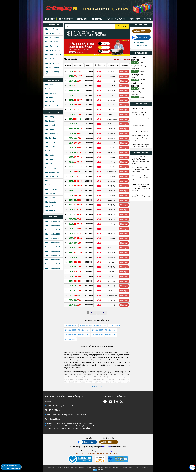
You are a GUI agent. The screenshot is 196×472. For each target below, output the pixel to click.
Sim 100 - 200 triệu (52, 59)
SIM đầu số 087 (97, 335)
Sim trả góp (49, 155)
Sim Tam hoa (50, 129)
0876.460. (75, 138)
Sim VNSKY (49, 102)
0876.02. (75, 209)
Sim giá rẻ (49, 159)
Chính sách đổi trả (111, 467)
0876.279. (75, 124)
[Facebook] (105, 401)
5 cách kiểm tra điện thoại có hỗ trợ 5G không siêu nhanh (141, 170)
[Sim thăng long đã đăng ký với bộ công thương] (80, 459)
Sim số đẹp (106, 447)
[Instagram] (116, 401)
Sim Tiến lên (50, 193)
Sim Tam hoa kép (51, 134)
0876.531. (75, 248)
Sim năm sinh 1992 (52, 238)
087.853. (75, 219)
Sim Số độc (49, 206)
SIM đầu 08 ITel (114, 325)
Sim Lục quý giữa (52, 168)
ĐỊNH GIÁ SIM (97, 19)
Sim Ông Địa (50, 210)
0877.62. (75, 290)
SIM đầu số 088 (110, 335)
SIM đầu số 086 (83, 335)
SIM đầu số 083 (97, 330)
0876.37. (75, 228)
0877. (75, 109)
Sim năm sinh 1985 (52, 268)
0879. (75, 143)
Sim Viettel (49, 84)
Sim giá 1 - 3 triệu (52, 37)
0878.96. (75, 133)
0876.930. (75, 243)
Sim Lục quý (50, 125)
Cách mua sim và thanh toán (140, 120)
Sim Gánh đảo (50, 202)
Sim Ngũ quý (50, 121)
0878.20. (75, 147)
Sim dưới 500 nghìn (52, 29)
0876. (75, 71)
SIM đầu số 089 (70, 339)
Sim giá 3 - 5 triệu (52, 42)
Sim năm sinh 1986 (52, 264)
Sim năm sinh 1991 (52, 242)
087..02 (75, 171)
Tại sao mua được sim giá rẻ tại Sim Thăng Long (140, 138)
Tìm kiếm (123, 26)
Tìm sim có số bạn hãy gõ (80, 31)
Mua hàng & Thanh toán (65, 467)
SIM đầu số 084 (110, 330)
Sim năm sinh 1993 (52, 234)
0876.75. (75, 286)
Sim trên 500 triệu (52, 67)
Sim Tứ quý (49, 117)
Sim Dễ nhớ (49, 151)
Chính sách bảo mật (126, 467)
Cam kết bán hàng (138, 108)
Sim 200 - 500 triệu (52, 63)
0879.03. (75, 233)
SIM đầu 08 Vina (86, 325)
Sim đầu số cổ (50, 185)
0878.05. (75, 267)
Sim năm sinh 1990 (52, 247)
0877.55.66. (75, 90)
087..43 (75, 119)
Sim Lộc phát (50, 142)
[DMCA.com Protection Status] (98, 470)
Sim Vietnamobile (52, 106)
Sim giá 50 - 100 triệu (53, 55)
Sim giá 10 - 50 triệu (52, 50)
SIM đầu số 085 (70, 335)
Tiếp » (103, 312)
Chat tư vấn (142, 37)
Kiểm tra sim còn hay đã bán (140, 126)
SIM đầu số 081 (70, 330)
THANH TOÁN (135, 19)
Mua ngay (123, 71)
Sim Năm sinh (50, 138)
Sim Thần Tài (50, 146)
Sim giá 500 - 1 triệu (52, 33)
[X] (121, 401)
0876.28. (75, 300)
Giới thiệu (51, 467)
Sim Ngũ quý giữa (52, 172)
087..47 (75, 295)
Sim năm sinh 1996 (52, 221)
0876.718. (75, 257)
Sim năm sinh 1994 (52, 230)
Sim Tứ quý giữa (51, 176)
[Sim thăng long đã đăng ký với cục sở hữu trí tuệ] (118, 459)
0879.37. (75, 305)
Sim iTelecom (50, 97)
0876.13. (75, 176)
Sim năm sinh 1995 (52, 225)
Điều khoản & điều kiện (95, 467)
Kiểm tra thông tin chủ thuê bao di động (140, 113)
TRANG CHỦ (50, 19)
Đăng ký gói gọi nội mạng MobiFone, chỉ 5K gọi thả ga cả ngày (141, 197)
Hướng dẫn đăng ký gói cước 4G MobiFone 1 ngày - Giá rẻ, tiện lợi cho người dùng (141, 187)
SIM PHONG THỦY (66, 19)
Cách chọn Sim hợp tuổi (140, 131)
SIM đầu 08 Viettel (71, 325)
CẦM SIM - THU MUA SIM (115, 19)
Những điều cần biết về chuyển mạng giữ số (140, 145)
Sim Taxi (48, 163)
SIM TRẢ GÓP (82, 19)
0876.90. (75, 152)
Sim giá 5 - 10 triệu (52, 46)
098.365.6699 (109, 442)
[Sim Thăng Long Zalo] (192, 467)
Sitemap (145, 467)
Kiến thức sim (80, 467)
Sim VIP (48, 181)
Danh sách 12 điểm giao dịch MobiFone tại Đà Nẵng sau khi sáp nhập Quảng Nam (141, 160)
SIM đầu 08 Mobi (100, 325)
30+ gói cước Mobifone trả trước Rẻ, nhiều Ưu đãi (140, 178)
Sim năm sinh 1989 (52, 251)
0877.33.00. (75, 128)
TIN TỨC (147, 19)
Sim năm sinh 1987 (52, 260)
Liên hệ (138, 467)
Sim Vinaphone (51, 89)
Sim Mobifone (50, 93)
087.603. (75, 214)
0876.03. (75, 114)
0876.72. (75, 81)
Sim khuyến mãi (51, 189)
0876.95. (75, 200)
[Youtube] (110, 401)
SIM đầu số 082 (83, 330)
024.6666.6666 (143, 31)
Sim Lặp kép (50, 198)
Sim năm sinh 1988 (52, 255)
